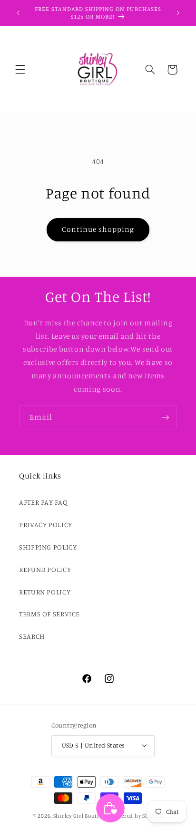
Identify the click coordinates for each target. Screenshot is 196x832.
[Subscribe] (165, 417)
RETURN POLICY (44, 592)
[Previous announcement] (18, 12)
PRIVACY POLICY (45, 524)
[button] (20, 70)
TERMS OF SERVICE (49, 614)
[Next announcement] (177, 12)
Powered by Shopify (137, 815)
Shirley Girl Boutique (81, 815)
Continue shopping (98, 229)
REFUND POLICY (45, 569)
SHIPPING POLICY (48, 547)
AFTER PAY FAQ (43, 502)
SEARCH (32, 636)
